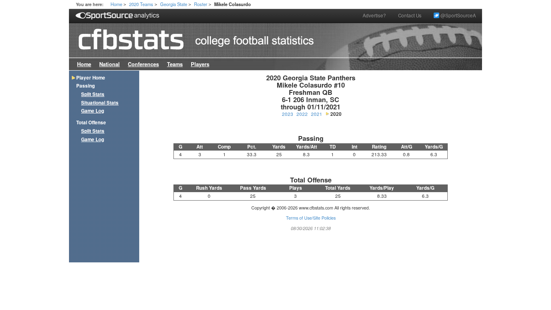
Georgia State (173, 4)
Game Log (92, 110)
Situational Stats (100, 102)
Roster (200, 4)
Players (200, 64)
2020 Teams (141, 4)
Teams (175, 64)
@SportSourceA (457, 15)
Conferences (143, 64)
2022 (302, 114)
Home (116, 4)
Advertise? (374, 15)
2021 (316, 114)
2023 (287, 114)
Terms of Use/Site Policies (311, 218)
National (109, 64)
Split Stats (92, 94)
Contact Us (410, 15)
